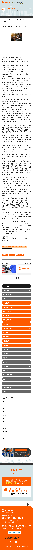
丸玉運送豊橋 (7, 311)
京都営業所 (6, 345)
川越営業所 (6, 290)
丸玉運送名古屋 (7, 316)
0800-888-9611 (15, 518)
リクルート (12, 255)
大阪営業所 (5, 255)
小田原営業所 (7, 328)
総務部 (5, 299)
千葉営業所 (6, 332)
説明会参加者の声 (8, 387)
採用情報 (5, 354)
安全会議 (5, 366)
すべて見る (6, 286)
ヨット (5, 383)
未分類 (5, 392)
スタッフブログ (20, 255)
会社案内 (5, 362)
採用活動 (5, 358)
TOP (3, 19)
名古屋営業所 (7, 294)
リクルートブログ (10, 19)
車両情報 (5, 370)
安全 (4, 379)
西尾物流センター (8, 307)
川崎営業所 (6, 324)
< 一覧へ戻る (16, 278)
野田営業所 (6, 337)
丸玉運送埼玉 (7, 320)
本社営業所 (6, 303)
